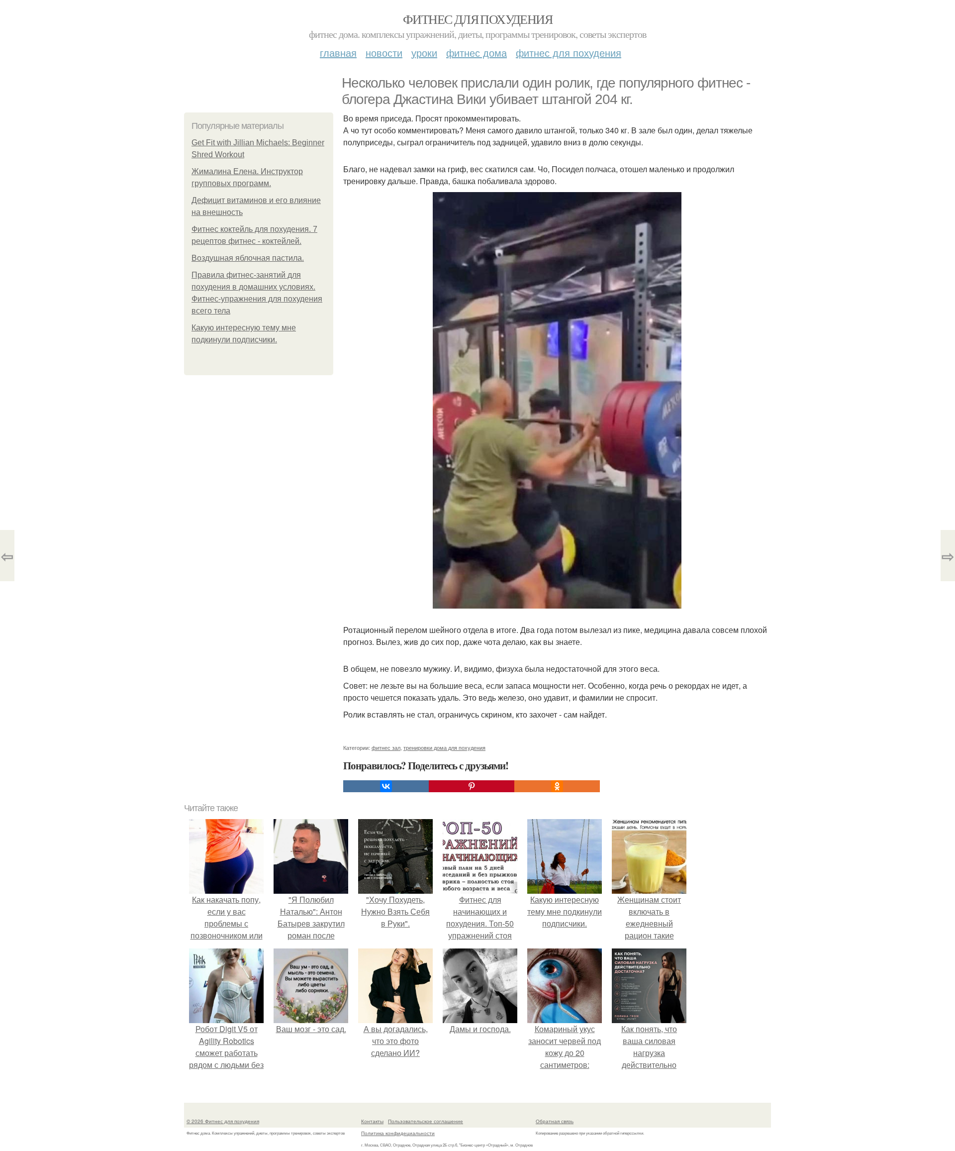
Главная (338, 52)
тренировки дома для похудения (444, 747)
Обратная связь (554, 1121)
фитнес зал (386, 747)
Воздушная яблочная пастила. (247, 258)
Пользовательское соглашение (425, 1121)
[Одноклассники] (557, 786)
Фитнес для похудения (477, 18)
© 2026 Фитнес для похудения (223, 1121)
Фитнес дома (476, 52)
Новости (384, 52)
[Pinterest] (471, 786)
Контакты (372, 1121)
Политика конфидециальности (398, 1133)
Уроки (424, 52)
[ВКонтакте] (386, 786)
